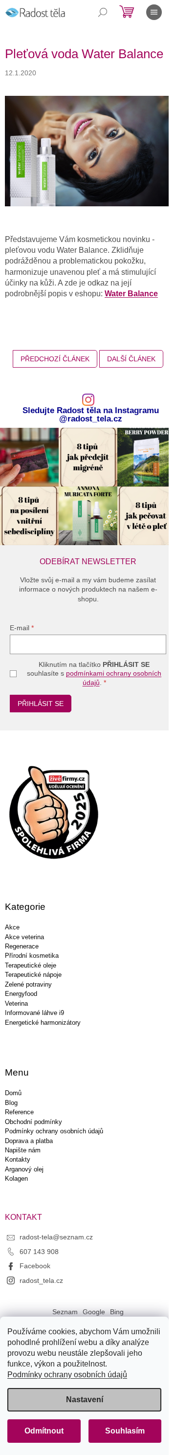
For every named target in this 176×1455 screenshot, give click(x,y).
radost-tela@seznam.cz (56, 1237)
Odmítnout (44, 1431)
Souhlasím (125, 1431)
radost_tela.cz (41, 1280)
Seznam (65, 1312)
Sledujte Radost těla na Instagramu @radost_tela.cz (90, 415)
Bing (117, 1312)
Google (94, 1312)
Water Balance (131, 293)
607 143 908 (39, 1252)
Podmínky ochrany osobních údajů (67, 1374)
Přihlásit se (41, 703)
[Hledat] (102, 12)
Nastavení (84, 1399)
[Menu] (154, 12)
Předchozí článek (55, 359)
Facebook (35, 1266)
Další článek (131, 359)
